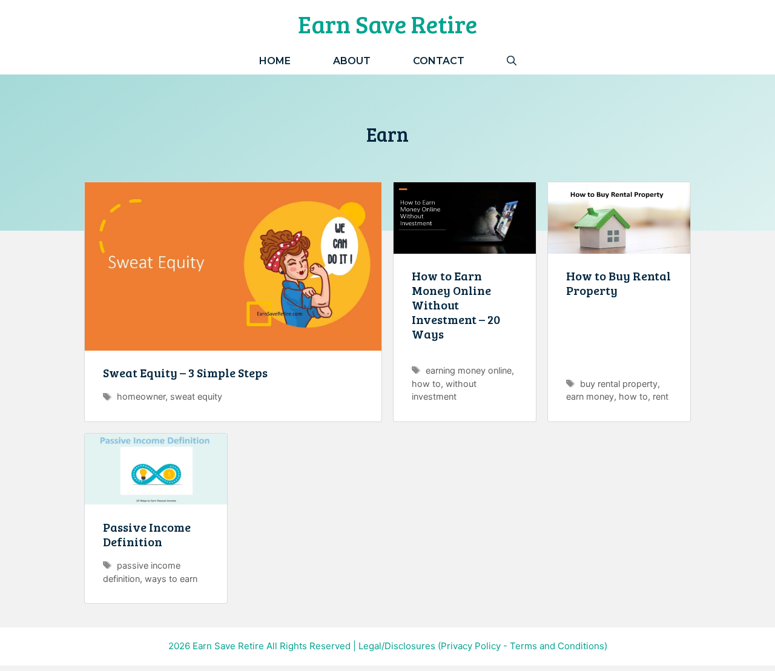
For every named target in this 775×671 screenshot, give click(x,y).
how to (426, 383)
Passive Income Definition (147, 534)
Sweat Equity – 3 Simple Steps (185, 372)
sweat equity (196, 396)
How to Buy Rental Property (618, 283)
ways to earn (171, 578)
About (352, 61)
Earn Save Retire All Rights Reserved (272, 646)
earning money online (469, 370)
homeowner (141, 396)
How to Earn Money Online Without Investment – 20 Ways (456, 304)
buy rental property (619, 383)
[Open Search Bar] (512, 60)
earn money (590, 396)
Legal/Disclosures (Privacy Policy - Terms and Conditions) (482, 646)
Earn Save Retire (387, 23)
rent (660, 396)
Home (275, 61)
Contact (438, 61)
